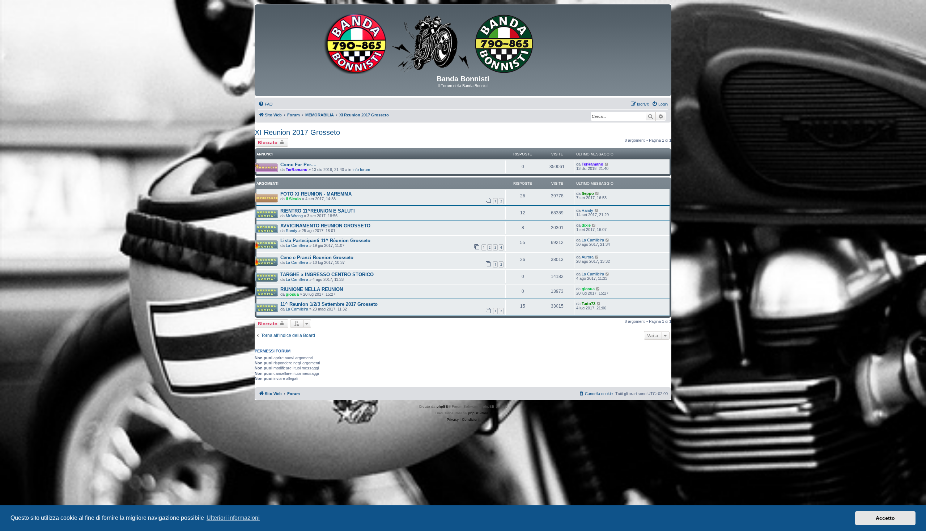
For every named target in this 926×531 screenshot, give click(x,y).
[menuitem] (265, 104)
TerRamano (296, 169)
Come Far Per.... (298, 164)
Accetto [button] (885, 518)
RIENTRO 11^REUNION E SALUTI (317, 211)
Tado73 (588, 303)
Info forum (361, 169)
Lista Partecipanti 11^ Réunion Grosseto (325, 240)
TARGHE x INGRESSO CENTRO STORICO (327, 274)
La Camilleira (297, 245)
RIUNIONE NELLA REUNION (311, 289)
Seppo (588, 193)
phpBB (442, 406)
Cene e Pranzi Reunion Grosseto (316, 257)
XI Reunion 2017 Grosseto (297, 132)
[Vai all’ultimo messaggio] (606, 164)
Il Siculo (293, 199)
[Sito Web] (463, 42)
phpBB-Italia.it (480, 413)
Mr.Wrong (294, 216)
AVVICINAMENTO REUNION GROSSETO (325, 225)
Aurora (588, 257)
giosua (292, 294)
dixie (586, 225)
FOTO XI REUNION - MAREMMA (316, 194)
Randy (587, 210)
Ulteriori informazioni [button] (233, 518)
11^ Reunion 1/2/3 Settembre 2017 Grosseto (329, 304)
